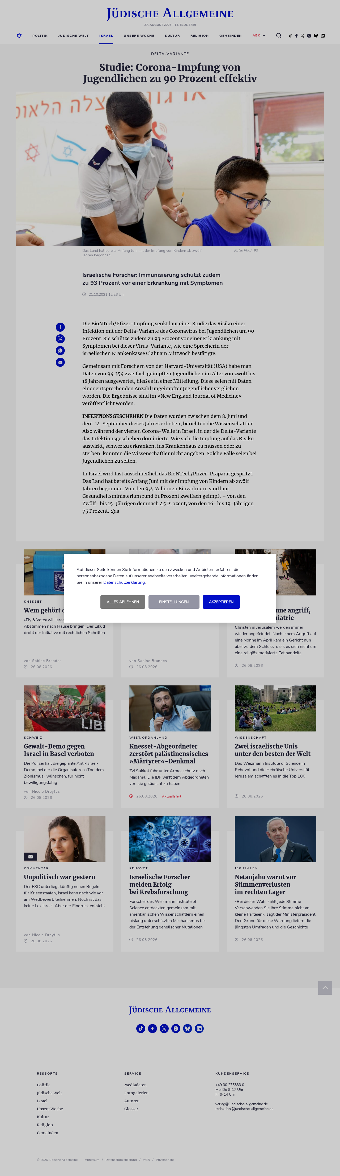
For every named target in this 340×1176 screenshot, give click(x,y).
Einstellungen (174, 602)
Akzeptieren (221, 602)
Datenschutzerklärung (124, 582)
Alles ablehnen (123, 602)
